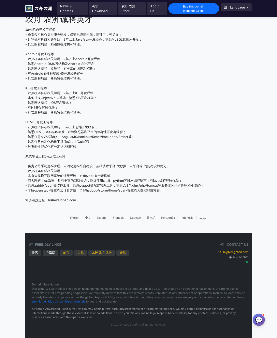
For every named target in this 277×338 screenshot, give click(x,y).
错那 (123, 253)
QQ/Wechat (240, 257)
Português (168, 217)
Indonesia (187, 217)
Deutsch (135, 217)
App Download (100, 8)
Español (102, 217)
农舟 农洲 (43, 8)
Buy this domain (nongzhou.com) (194, 8)
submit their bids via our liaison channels (58, 301)
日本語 (151, 217)
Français (118, 217)
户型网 (50, 253)
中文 (88, 217)
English (74, 217)
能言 (66, 253)
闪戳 (80, 253)
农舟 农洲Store (128, 8)
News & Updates (66, 8)
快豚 (35, 253)
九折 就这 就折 (102, 253)
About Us (155, 8)
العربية (203, 217)
